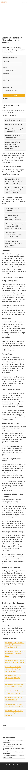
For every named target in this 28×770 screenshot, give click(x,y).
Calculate (14, 95)
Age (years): (6, 61)
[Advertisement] (14, 19)
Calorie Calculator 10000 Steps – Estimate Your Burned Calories (13, 669)
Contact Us (19, 764)
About (14, 764)
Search (4, 725)
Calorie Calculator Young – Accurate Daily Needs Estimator (14, 713)
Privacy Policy (9, 764)
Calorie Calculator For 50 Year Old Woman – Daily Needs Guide (15, 654)
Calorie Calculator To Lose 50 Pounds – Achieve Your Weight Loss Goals (14, 645)
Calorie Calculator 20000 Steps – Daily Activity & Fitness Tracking (13, 678)
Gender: (5, 67)
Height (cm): (6, 80)
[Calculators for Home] (4, 2)
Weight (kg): (6, 73)
